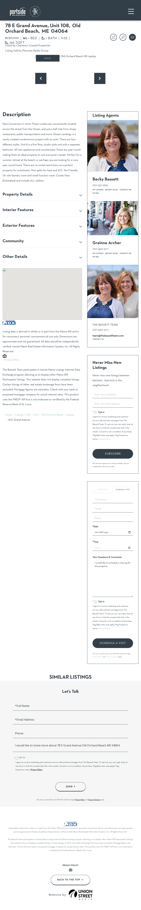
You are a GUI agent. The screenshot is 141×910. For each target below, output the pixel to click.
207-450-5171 (101, 249)
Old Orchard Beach (52, 415)
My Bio (96, 193)
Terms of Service (112, 657)
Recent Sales (111, 190)
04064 (70, 415)
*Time (95, 542)
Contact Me (125, 190)
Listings (19, 415)
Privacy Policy (11, 360)
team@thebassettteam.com (108, 336)
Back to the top (68, 880)
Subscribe (113, 454)
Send (69, 786)
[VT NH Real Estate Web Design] (81, 895)
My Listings (98, 190)
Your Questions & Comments (107, 557)
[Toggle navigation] (131, 11)
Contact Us (98, 339)
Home (8, 415)
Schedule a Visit (123, 489)
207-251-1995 (100, 185)
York (35, 415)
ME (28, 415)
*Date (95, 527)
